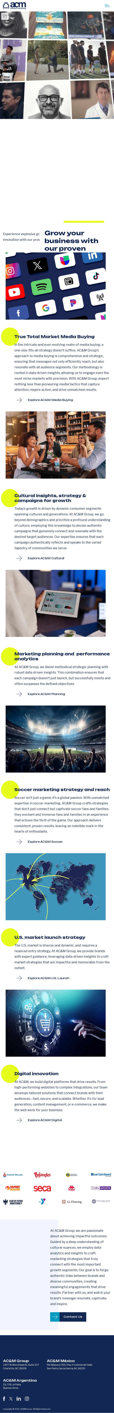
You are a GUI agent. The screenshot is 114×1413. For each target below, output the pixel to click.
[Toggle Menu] (107, 5)
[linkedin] (19, 1399)
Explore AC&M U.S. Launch (48, 978)
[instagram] (27, 1399)
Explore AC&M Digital (45, 1120)
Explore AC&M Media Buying (50, 400)
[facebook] (4, 1399)
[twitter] (11, 1398)
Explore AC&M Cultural (46, 558)
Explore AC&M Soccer (45, 841)
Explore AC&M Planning (46, 694)
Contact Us (73, 1316)
